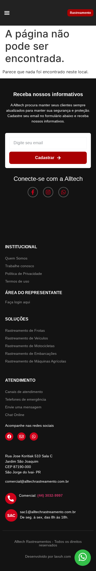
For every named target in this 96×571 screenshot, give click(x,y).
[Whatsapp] (63, 192)
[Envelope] (21, 436)
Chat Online (14, 415)
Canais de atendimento (24, 392)
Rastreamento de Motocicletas (30, 346)
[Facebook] (9, 436)
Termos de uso (17, 281)
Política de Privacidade (23, 274)
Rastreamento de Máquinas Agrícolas (35, 361)
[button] (7, 13)
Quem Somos (16, 258)
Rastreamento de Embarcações (31, 353)
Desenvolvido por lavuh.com (48, 556)
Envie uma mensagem (23, 407)
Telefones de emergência (25, 399)
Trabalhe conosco (19, 266)
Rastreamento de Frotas (25, 330)
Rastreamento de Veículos (26, 338)
